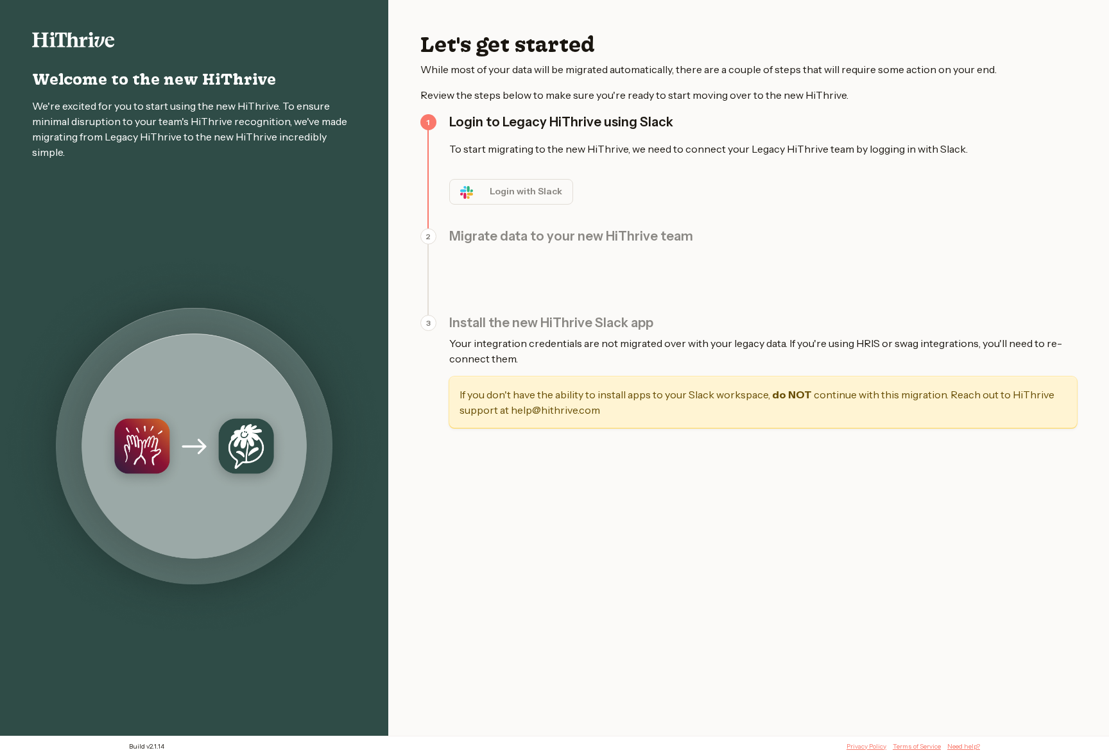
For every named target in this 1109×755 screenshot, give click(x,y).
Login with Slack (526, 191)
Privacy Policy (866, 746)
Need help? (963, 746)
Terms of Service (917, 746)
